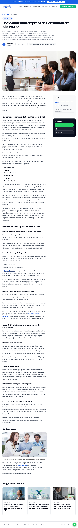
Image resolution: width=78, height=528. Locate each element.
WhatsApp (60, 125)
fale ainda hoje (22, 465)
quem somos (27, 6)
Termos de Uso (72, 524)
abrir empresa (46, 6)
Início (3, 14)
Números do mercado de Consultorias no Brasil (64, 101)
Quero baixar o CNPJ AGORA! (56, 1)
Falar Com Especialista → (68, 6)
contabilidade (36, 6)
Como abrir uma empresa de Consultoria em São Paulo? (42, 44)
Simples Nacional (9, 271)
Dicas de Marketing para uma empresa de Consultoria (64, 110)
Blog (8, 14)
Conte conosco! (58, 114)
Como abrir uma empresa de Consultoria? (61, 106)
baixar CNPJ (55, 6)
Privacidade (64, 524)
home (20, 6)
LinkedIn (60, 128)
